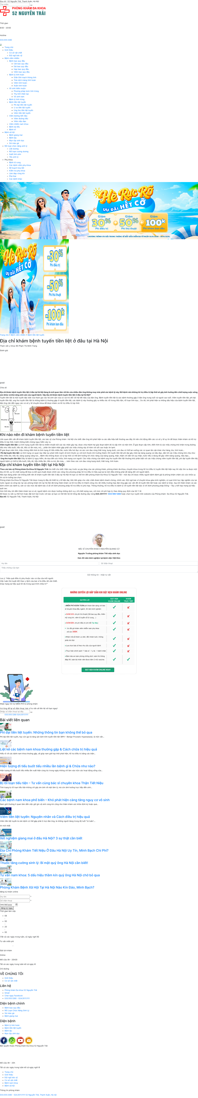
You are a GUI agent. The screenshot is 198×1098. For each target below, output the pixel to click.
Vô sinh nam (19, 96)
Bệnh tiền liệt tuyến (17, 102)
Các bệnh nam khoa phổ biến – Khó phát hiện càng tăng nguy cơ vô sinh (55, 800)
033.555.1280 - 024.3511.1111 (17, 998)
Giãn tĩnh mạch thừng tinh (25, 77)
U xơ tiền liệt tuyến (22, 107)
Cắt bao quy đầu (21, 64)
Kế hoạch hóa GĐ (16, 168)
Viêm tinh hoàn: (20, 83)
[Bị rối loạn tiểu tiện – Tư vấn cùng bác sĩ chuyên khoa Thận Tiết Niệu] (5, 777)
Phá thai (12, 176)
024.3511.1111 (22, 714)
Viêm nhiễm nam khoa (18, 124)
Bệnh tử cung (15, 162)
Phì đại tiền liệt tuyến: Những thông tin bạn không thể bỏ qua (46, 732)
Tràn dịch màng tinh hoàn (25, 80)
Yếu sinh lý (13, 157)
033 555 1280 (114, 494)
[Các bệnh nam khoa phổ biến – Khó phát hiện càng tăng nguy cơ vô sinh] (5, 794)
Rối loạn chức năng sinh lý (16, 146)
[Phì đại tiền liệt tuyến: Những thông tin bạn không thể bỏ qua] (5, 727)
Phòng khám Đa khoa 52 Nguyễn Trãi (21, 990)
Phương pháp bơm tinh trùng (26, 91)
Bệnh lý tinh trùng (16, 99)
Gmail (7, 993)
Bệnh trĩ (12, 129)
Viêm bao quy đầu (22, 72)
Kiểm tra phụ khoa (17, 170)
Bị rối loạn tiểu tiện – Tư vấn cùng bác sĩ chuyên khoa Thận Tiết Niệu (51, 783)
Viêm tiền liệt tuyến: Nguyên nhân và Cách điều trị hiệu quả (45, 817)
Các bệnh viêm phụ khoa (20, 165)
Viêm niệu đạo (20, 121)
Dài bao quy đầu (21, 66)
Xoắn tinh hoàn (20, 85)
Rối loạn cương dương (18, 151)
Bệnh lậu (12, 138)
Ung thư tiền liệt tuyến (23, 110)
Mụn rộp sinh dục (16, 140)
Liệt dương (14, 149)
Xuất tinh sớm (15, 154)
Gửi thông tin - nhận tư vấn (99, 575)
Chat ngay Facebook (14, 995)
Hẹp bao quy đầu (21, 69)
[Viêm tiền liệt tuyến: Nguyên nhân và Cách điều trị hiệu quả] (5, 811)
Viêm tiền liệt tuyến (22, 113)
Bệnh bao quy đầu (17, 61)
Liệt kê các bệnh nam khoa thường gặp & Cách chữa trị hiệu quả (48, 749)
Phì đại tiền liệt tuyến (23, 105)
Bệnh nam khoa (11, 1083)
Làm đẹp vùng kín (17, 173)
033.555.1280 (6, 40)
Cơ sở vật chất (15, 53)
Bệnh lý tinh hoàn (16, 74)
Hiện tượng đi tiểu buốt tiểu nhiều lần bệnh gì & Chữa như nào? (47, 766)
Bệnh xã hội (10, 132)
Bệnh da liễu (14, 127)
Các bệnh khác (15, 179)
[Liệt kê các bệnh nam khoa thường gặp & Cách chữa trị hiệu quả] (5, 743)
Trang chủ (9, 47)
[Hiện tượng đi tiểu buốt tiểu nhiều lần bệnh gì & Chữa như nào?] (5, 760)
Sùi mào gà (14, 143)
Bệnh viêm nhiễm (12, 58)
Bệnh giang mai (15, 135)
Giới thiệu (9, 50)
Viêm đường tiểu (21, 118)
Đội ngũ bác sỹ (15, 55)
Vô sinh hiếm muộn (17, 88)
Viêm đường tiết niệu (18, 116)
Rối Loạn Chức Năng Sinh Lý (17, 1010)
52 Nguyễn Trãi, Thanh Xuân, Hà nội (41, 1095)
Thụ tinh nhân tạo (21, 94)
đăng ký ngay (7, 908)
